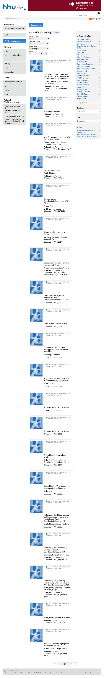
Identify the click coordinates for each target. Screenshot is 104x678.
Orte (6, 86)
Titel (6, 51)
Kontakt (79, 673)
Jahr (6, 68)
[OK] (98, 13)
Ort (6, 59)
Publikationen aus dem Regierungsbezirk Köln (12, 109)
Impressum (6, 671)
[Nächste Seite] (47, 53)
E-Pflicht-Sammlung (12, 19)
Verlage (8, 90)
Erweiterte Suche (81, 16)
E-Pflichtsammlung (13, 41)
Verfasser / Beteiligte (13, 55)
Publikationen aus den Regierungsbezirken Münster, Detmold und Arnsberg (14, 120)
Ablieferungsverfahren (14, 28)
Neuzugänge (10, 72)
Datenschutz (15, 671)
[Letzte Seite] (51, 53)
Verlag (7, 63)
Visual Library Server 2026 (14, 673)
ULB (6, 35)
